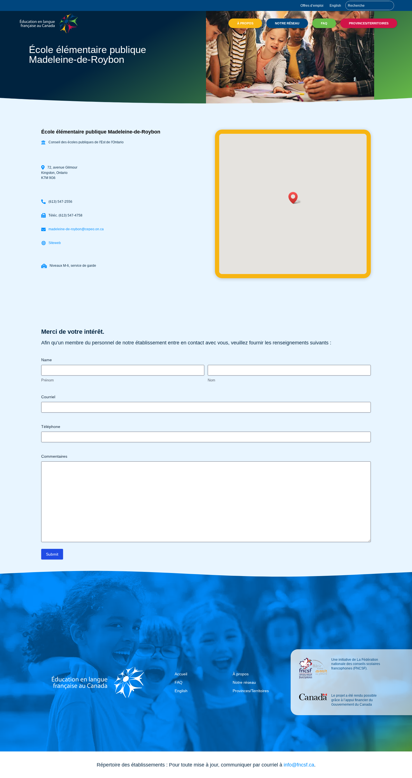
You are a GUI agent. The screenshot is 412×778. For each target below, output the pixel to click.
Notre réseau (287, 23)
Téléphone (50, 426)
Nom (211, 380)
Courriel (48, 397)
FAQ (324, 23)
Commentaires (54, 456)
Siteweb (54, 243)
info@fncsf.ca (299, 765)
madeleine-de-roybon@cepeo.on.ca (76, 229)
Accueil (181, 674)
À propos (245, 23)
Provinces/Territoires (368, 23)
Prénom (47, 380)
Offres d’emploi (311, 6)
